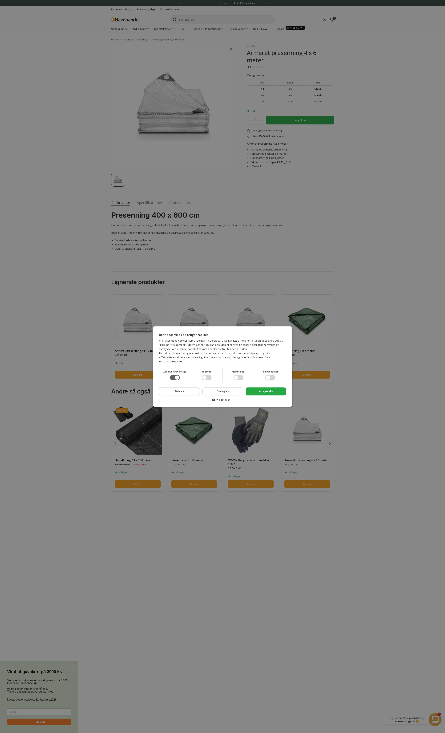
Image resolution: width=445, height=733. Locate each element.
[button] (222, 401)
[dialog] (222, 366)
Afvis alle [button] (179, 391)
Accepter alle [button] (266, 391)
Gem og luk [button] (223, 391)
